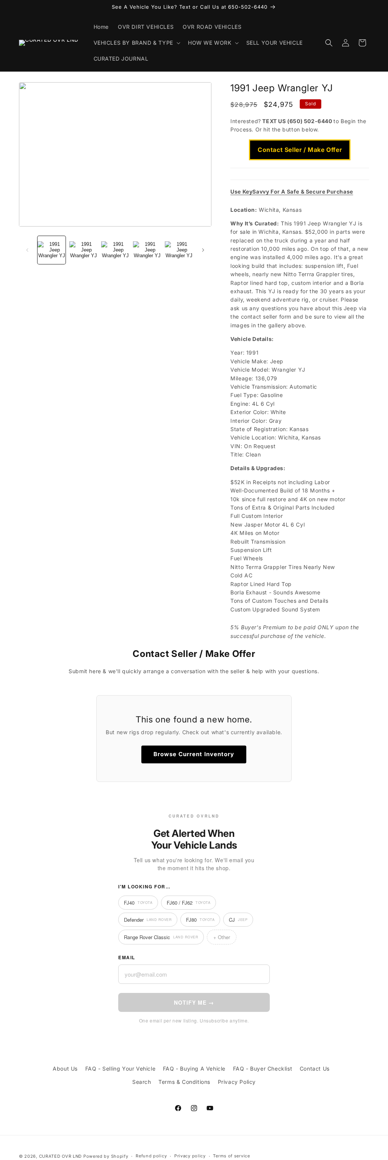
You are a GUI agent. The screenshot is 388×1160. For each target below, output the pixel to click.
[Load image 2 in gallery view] (83, 250)
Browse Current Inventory (193, 754)
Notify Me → (194, 1002)
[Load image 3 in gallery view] (115, 250)
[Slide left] (27, 250)
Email (126, 957)
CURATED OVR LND (60, 1156)
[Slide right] (203, 250)
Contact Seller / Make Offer (300, 149)
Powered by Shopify (105, 1156)
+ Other (221, 937)
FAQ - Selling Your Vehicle (120, 1068)
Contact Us (315, 1068)
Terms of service (231, 1155)
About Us (65, 1068)
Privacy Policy (237, 1082)
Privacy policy (190, 1155)
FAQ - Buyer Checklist (263, 1068)
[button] (136, 43)
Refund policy (151, 1155)
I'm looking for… (144, 886)
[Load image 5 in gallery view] (179, 250)
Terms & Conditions (184, 1082)
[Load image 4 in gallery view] (147, 250)
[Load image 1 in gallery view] (52, 250)
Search (141, 1082)
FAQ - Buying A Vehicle (194, 1068)
